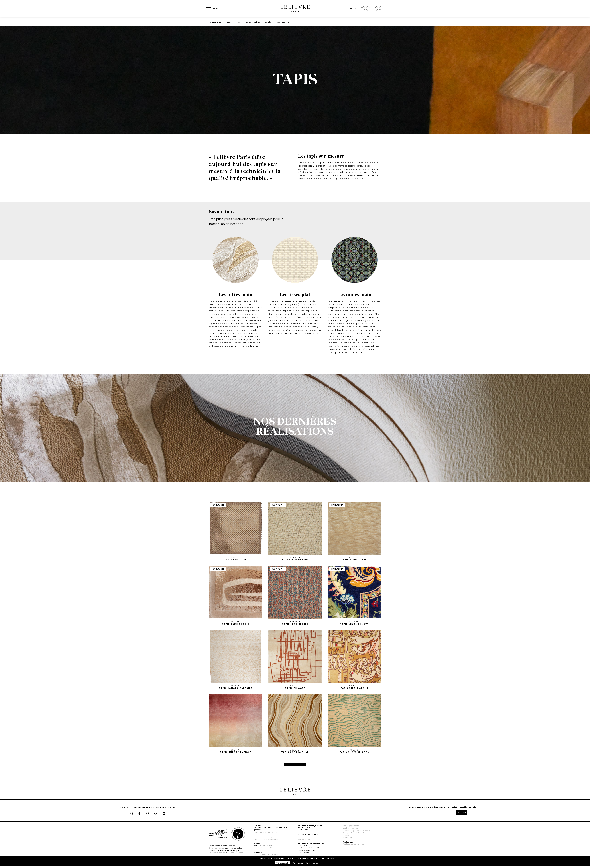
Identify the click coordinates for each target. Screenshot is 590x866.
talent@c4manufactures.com (266, 854)
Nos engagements (351, 826)
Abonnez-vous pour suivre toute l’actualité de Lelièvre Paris (442, 807)
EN (355, 8)
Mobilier (268, 22)
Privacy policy (312, 863)
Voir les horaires (305, 839)
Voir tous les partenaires (353, 844)
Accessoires (283, 22)
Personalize (298, 863)
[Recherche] (362, 8)
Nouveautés (215, 22)
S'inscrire (462, 812)
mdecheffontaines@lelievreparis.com (270, 848)
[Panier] (381, 8)
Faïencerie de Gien (217, 853)
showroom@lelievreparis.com (266, 839)
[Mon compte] (368, 8)
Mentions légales (350, 828)
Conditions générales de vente (356, 830)
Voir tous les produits (295, 765)
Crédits (346, 835)
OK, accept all (282, 863)
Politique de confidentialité (354, 833)
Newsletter (347, 837)
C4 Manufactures (216, 848)
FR (351, 8)
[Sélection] (375, 8)
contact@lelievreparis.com (265, 832)
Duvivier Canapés (235, 853)
